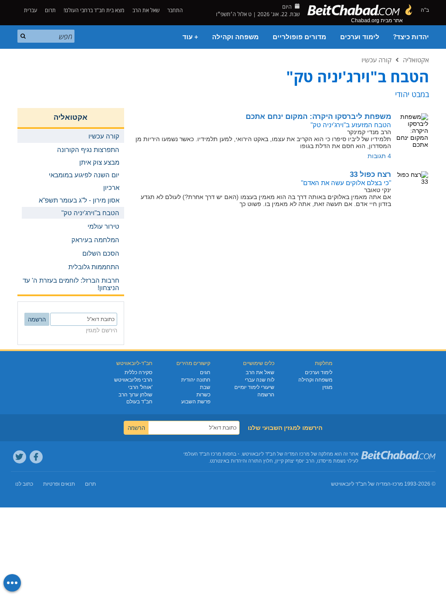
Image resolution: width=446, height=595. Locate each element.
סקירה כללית (138, 372)
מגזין (327, 387)
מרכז (397, 484)
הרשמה (265, 395)
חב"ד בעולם (139, 402)
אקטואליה (416, 59)
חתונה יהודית (195, 380)
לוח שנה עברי (259, 380)
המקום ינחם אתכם (318, 116)
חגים (205, 372)
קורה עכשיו (377, 59)
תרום (50, 10)
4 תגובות (379, 155)
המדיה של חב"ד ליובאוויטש (361, 484)
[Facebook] (36, 456)
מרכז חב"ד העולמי (202, 453)
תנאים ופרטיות (59, 484)
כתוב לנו (24, 484)
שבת (205, 387)
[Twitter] (19, 456)
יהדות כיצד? (411, 37)
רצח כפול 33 (370, 174)
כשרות (203, 395)
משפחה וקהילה (235, 37)
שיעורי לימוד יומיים (254, 387)
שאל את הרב (145, 10)
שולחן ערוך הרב (135, 395)
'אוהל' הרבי (140, 387)
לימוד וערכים (359, 37)
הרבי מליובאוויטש (133, 380)
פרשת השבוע (195, 402)
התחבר (175, 10)
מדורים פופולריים (299, 37)
